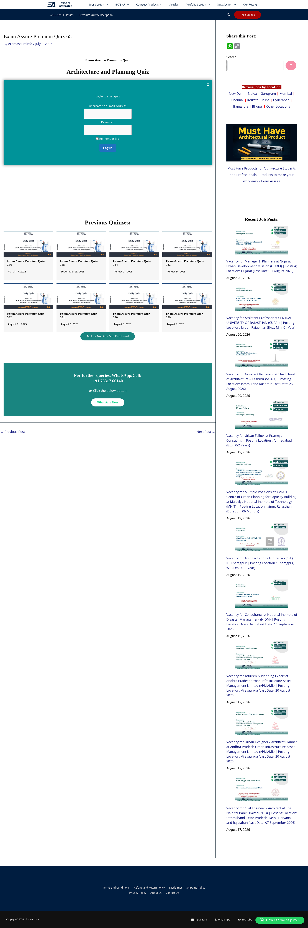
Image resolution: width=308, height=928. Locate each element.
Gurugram (268, 93)
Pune (266, 100)
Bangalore (240, 106)
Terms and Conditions (116, 887)
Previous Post (12, 431)
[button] (229, 15)
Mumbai (285, 93)
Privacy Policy (137, 892)
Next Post (206, 431)
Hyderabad (281, 100)
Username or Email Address (108, 106)
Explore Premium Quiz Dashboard (108, 336)
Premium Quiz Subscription (96, 15)
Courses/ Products (147, 4)
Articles (174, 4)
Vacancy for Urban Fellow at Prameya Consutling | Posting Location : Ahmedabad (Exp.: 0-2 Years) (259, 440)
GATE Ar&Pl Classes (61, 15)
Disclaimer (175, 887)
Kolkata (252, 100)
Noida (252, 93)
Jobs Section (96, 4)
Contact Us (172, 892)
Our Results (250, 4)
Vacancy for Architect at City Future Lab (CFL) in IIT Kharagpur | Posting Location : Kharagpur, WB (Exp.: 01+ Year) (261, 563)
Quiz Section (224, 4)
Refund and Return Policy (149, 887)
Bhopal (257, 106)
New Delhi (237, 93)
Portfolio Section (196, 4)
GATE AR (120, 4)
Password (107, 122)
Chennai (237, 100)
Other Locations (278, 106)
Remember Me (109, 139)
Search (231, 57)
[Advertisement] (108, 194)
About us (155, 892)
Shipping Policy (195, 887)
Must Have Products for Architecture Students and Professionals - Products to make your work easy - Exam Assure (261, 174)
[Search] (291, 65)
